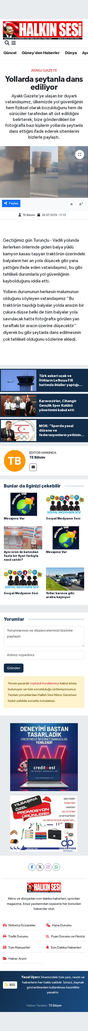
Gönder (13, 668)
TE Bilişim (55, 1005)
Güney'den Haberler (41, 53)
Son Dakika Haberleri (66, 947)
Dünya (71, 53)
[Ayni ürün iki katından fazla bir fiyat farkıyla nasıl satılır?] (23, 538)
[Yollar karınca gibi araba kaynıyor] (65, 579)
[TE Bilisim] (14, 461)
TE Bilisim (29, 215)
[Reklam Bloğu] (44, 757)
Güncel (9, 53)
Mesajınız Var (14, 518)
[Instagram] (48, 867)
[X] (40, 867)
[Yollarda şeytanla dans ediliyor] (44, 172)
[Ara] (7, 43)
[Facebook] (32, 867)
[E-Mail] (33, 467)
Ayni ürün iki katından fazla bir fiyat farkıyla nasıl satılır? (21, 556)
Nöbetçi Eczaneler (22, 925)
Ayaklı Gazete (44, 70)
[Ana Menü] (14, 43)
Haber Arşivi (17, 958)
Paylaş (13, 203)
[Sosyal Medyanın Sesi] (65, 504)
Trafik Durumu (18, 936)
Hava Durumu (62, 925)
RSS (12, 985)
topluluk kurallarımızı (45, 683)
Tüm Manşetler (19, 947)
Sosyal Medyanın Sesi (63, 518)
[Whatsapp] (56, 867)
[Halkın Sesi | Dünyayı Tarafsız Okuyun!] (42, 30)
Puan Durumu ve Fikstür (68, 936)
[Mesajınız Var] (23, 504)
